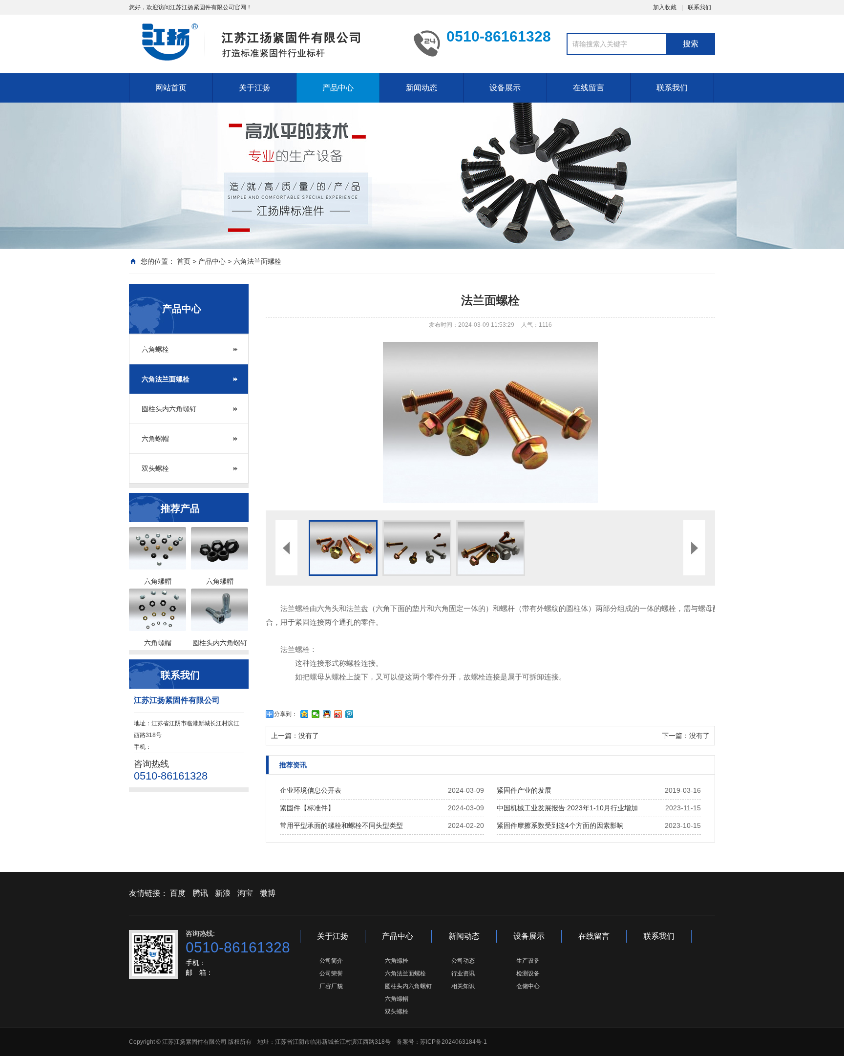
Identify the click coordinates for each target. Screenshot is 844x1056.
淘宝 (245, 893)
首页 (183, 261)
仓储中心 (528, 986)
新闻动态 (421, 88)
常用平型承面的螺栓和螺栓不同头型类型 (341, 825)
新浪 (223, 893)
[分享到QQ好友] (327, 714)
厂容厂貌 (331, 986)
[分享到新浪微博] (338, 714)
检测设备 (528, 973)
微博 (267, 893)
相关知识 (463, 986)
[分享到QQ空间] (304, 714)
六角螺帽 (155, 439)
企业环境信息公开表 (310, 790)
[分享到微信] (316, 714)
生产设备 (528, 960)
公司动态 (463, 960)
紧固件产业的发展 (524, 790)
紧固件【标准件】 (307, 808)
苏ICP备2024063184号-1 (453, 1041)
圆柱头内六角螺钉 (169, 409)
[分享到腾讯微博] (349, 714)
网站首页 (171, 88)
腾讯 (200, 893)
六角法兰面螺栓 (257, 261)
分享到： (285, 714)
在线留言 (588, 88)
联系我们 (699, 7)
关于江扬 (254, 88)
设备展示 (505, 88)
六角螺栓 (155, 349)
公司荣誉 (331, 973)
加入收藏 (664, 7)
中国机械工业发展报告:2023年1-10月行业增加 (567, 808)
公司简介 (331, 960)
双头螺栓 (155, 468)
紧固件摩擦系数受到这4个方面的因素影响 (560, 825)
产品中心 (338, 88)
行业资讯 (463, 973)
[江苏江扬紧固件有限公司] (261, 44)
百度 (178, 893)
